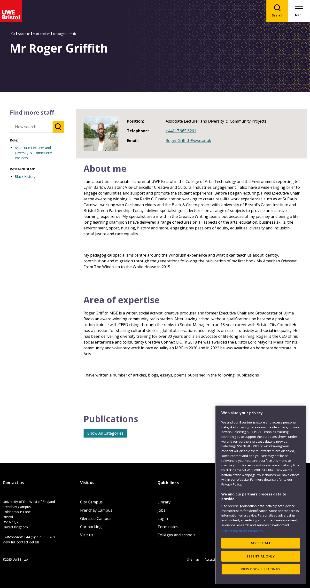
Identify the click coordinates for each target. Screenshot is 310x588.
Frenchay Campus (96, 510)
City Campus (91, 502)
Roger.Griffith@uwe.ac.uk (188, 140)
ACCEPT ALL (261, 543)
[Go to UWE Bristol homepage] (13, 34)
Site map (193, 559)
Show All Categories (105, 433)
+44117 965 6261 (181, 130)
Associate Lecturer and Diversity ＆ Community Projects (33, 152)
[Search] (58, 127)
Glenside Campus (95, 518)
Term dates (167, 526)
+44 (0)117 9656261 (39, 537)
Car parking (91, 526)
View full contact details (21, 542)
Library (163, 502)
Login (162, 518)
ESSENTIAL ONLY (261, 556)
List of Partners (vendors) (242, 531)
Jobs (161, 510)
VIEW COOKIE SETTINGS (260, 569)
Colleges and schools (176, 535)
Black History (25, 176)
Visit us (86, 535)
